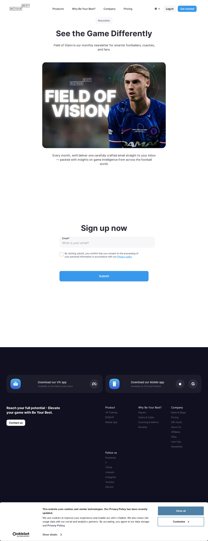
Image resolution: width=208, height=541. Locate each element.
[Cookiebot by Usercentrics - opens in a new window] (21, 534)
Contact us (16, 422)
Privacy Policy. (56, 525)
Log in (170, 8)
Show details (50, 534)
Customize (179, 521)
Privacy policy (124, 256)
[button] (159, 9)
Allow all (181, 510)
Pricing (128, 8)
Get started (187, 8)
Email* (66, 238)
